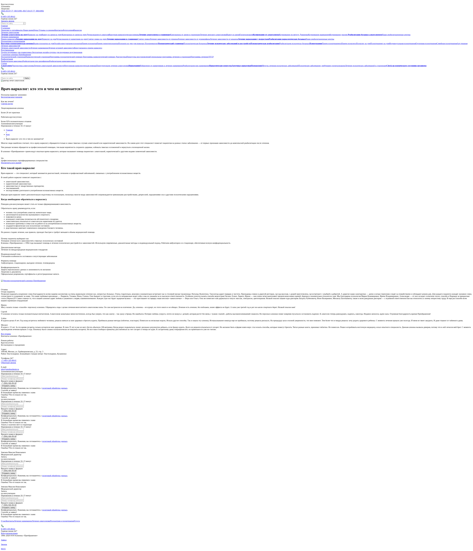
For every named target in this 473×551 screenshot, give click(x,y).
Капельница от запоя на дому (74, 35)
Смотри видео (7, 104)
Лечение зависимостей (10, 46)
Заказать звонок (7, 21)
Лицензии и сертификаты (12, 30)
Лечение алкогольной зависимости (15, 48)
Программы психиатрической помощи (66, 57)
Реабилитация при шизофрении (36, 61)
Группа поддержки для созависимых (16, 52)
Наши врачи (28, 30)
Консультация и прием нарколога (88, 48)
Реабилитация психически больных (294, 43)
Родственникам (7, 50)
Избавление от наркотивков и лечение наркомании (161, 66)
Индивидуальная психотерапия (402, 43)
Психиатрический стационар (13, 57)
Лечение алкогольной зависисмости (49, 66)
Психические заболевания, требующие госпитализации (321, 66)
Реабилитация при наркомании (196, 66)
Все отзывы (6, 334)
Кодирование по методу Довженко (293, 35)
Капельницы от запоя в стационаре (185, 35)
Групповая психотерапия (426, 43)
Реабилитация (7, 59)
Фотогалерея (68, 30)
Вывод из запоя (232, 35)
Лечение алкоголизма (10, 32)
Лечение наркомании (10, 37)
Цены (36, 30)
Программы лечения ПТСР (202, 57)
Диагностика (121, 57)
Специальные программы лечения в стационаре (170, 57)
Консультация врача (9, 533)
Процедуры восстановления (138, 57)
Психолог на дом (363, 43)
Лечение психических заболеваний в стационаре (365, 66)
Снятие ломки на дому (97, 39)
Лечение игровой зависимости (61, 48)
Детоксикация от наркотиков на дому (72, 39)
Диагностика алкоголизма (23, 66)
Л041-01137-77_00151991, (12, 11)
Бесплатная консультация (11, 97)
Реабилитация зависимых (12, 61)
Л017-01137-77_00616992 (33, 11)
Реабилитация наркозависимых (62, 61)
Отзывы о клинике (47, 30)
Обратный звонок (8, 363)
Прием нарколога (8, 39)
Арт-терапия (462, 43)
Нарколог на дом (35, 35)
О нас (3, 521)
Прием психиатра (89, 43)
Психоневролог (151, 43)
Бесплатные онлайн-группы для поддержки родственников (57, 52)
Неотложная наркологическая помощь (80, 66)
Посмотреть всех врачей (11, 163)
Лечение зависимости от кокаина (224, 39)
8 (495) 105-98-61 (8, 17)
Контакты (59, 30)
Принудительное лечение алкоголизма (112, 66)
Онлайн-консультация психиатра (68, 43)
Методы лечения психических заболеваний (280, 66)
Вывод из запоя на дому (52, 35)
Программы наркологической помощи (99, 57)
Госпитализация (246, 35)
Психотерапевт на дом (379, 43)
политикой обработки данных (54, 388)
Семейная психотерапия (447, 43)
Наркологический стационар (37, 57)
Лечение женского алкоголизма (213, 35)
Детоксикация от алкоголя (98, 35)
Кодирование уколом (339, 35)
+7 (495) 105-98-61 (8, 360)
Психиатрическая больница (195, 43)
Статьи (4, 63)
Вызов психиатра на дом (43, 43)
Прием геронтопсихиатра (107, 43)
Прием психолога (348, 43)
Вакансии (78, 30)
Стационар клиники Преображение (16, 55)
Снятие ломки (144, 39)
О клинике (5, 28)
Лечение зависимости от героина (164, 39)
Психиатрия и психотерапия (13, 41)
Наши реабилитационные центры (396, 35)
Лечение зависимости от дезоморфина (194, 39)
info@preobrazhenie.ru (10, 369)
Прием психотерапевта (331, 43)
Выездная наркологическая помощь (124, 35)
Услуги (77, 521)
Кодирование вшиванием (319, 35)
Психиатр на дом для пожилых (131, 43)
